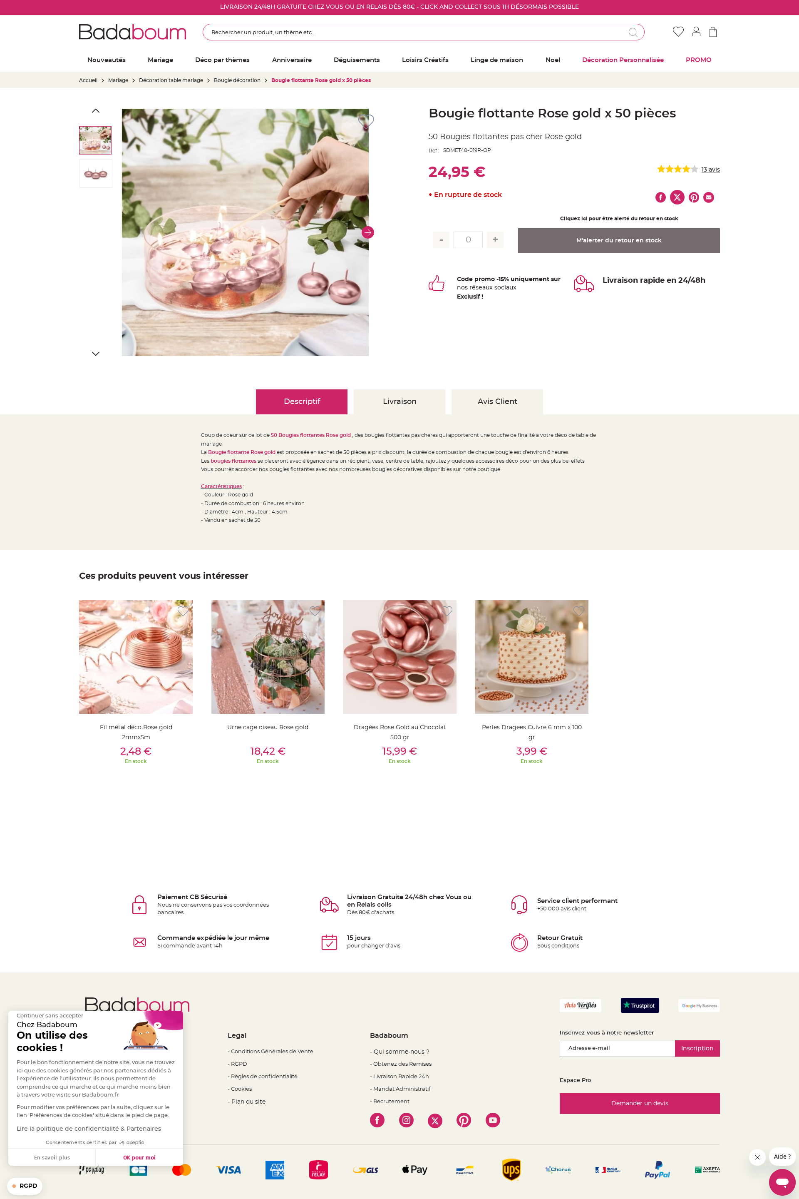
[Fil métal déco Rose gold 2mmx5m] (136, 657)
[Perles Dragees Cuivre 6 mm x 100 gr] (531, 657)
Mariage (118, 80)
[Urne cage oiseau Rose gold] (268, 657)
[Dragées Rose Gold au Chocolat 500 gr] (400, 657)
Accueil (88, 80)
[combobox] (424, 32)
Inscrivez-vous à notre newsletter (607, 1033)
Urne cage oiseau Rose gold (267, 727)
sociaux (504, 288)
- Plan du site (247, 1102)
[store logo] (132, 31)
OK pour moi (139, 1157)
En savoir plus (52, 1157)
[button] (368, 232)
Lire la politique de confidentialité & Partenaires (89, 1129)
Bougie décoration (237, 80)
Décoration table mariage (171, 80)
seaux (484, 288)
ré (472, 288)
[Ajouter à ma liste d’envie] (183, 611)
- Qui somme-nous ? (399, 1052)
